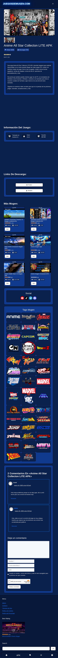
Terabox (30, 184)
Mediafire (30, 190)
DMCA (4, 603)
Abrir (7, 229)
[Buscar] (53, 648)
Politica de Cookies (7, 611)
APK (15, 207)
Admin (16, 508)
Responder (13, 498)
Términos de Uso (7, 608)
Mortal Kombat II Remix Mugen (11, 636)
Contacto (4, 605)
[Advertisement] (29, 109)
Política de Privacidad (8, 613)
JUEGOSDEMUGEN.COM (16, 3)
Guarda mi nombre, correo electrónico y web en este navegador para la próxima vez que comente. (28, 574)
